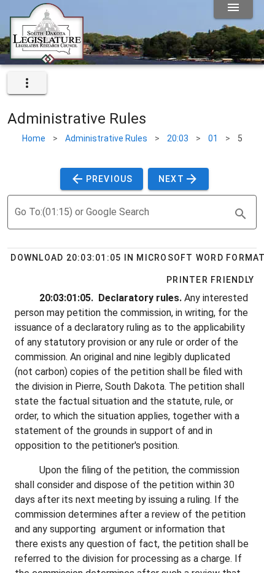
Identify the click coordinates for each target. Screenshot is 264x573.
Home (33, 138)
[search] (240, 214)
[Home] (46, 59)
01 (213, 138)
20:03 (177, 138)
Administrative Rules (106, 138)
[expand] (27, 83)
